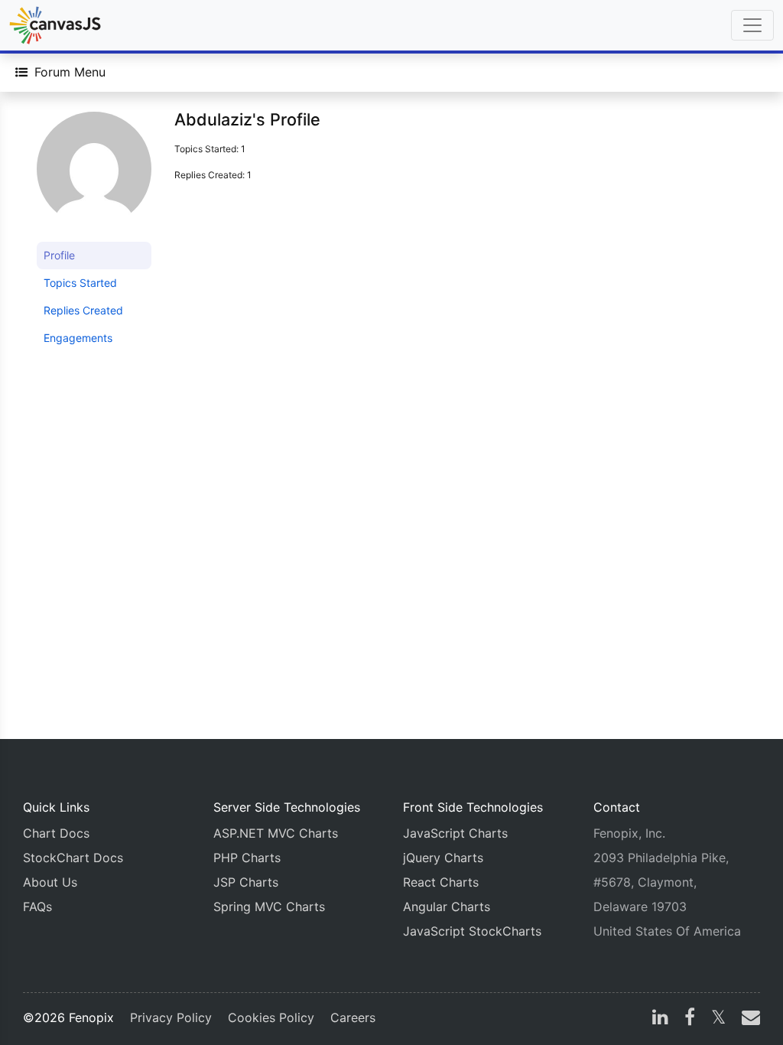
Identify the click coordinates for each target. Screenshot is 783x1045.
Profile (59, 255)
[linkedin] (660, 1019)
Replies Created (83, 310)
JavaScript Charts (455, 833)
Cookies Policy (271, 1017)
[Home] (55, 25)
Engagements (78, 337)
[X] (718, 1019)
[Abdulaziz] (94, 175)
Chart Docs (56, 833)
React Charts (441, 882)
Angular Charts (446, 906)
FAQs (37, 906)
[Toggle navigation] (752, 25)
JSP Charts (245, 882)
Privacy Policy (171, 1017)
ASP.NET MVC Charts (275, 833)
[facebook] (689, 1019)
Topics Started (80, 282)
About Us (50, 882)
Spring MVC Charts (269, 906)
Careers (352, 1017)
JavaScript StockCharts (472, 931)
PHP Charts (247, 857)
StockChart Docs (73, 857)
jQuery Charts (443, 857)
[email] (748, 1019)
